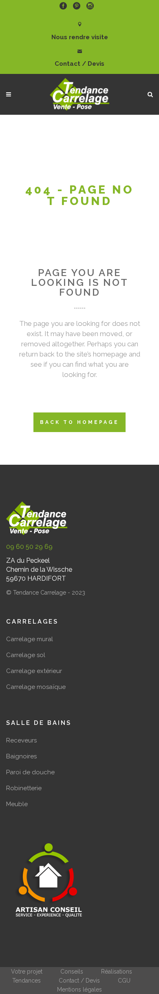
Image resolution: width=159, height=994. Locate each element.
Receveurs (21, 740)
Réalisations (116, 971)
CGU (124, 980)
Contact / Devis (79, 980)
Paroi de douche (30, 772)
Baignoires (21, 756)
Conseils (71, 971)
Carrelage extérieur (34, 671)
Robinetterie (24, 788)
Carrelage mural (29, 639)
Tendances (26, 980)
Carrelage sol (25, 655)
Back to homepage (79, 422)
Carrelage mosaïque (36, 687)
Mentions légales (79, 989)
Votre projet (26, 971)
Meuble (17, 804)
